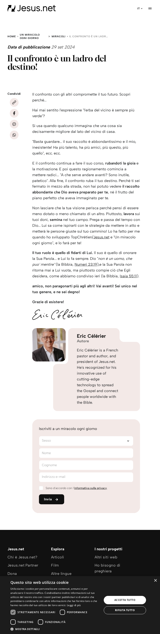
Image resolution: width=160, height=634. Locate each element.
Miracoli (58, 36)
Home (12, 36)
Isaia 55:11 (128, 276)
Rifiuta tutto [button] (125, 610)
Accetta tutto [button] (124, 600)
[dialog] (80, 605)
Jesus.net (101, 237)
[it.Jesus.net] (32, 8)
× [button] (155, 580)
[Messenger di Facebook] (14, 124)
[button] (55, 629)
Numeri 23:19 (86, 264)
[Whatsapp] (14, 135)
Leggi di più (74, 605)
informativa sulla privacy (90, 488)
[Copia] (14, 102)
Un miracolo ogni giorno (30, 36)
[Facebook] (14, 113)
